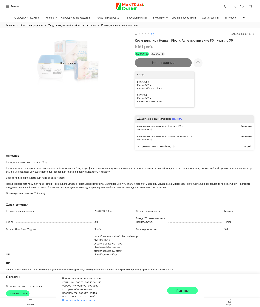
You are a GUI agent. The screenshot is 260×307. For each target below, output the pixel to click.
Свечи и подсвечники (184, 17)
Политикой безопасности (78, 300)
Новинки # (51, 17)
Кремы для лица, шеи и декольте (119, 25)
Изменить (177, 119)
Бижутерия (159, 17)
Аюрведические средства (75, 17)
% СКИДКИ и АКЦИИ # (26, 17)
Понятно (182, 290)
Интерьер (230, 17)
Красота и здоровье (107, 17)
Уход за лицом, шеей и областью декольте (72, 25)
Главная (10, 25)
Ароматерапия (210, 17)
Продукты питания (136, 17)
